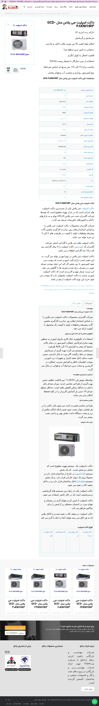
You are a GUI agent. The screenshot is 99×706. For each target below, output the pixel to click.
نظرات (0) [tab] (77, 303)
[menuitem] (92, 7)
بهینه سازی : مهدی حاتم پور (40, 699)
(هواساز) (81, 481)
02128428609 (20, 1)
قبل (6, 652)
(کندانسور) (80, 473)
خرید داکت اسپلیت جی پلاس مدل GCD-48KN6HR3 (52, 285)
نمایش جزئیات (78, 613)
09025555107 (12, 1)
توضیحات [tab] (88, 303)
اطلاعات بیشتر (88, 613)
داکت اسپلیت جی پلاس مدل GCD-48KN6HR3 (73, 289)
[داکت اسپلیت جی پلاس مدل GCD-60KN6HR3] (97, 353)
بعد (8, 652)
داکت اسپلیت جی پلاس (86, 285)
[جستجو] (24, 7)
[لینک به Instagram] (2, 1)
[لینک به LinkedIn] (5, 1)
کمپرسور (79, 246)
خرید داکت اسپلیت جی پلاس (70, 285)
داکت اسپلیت (87, 208)
